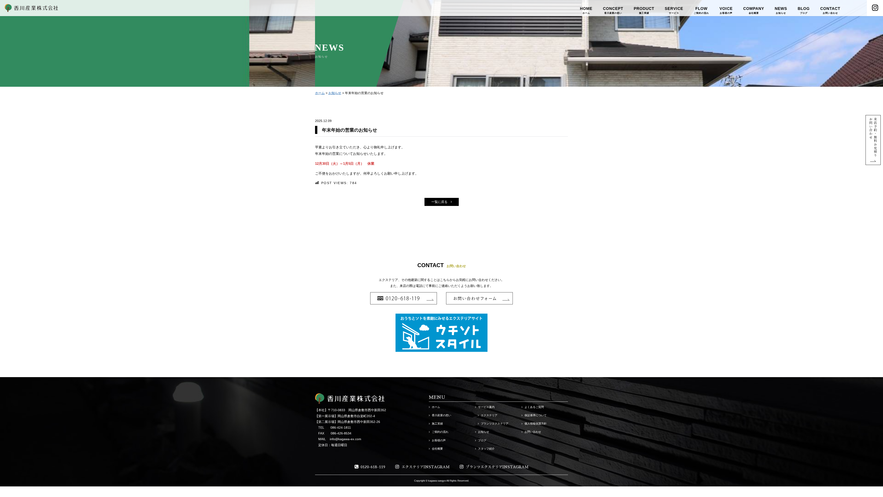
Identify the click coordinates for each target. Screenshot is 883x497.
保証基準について (536, 415)
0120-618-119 (373, 467)
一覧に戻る (439, 202)
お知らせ (334, 93)
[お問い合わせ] (873, 162)
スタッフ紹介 (486, 448)
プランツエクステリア (494, 423)
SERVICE (674, 10)
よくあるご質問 (534, 407)
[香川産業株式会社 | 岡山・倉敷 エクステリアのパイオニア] (31, 9)
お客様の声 (439, 440)
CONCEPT (613, 10)
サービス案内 (486, 407)
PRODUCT (644, 10)
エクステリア (489, 415)
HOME (586, 10)
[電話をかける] (403, 298)
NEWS (781, 10)
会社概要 (437, 448)
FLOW (701, 10)
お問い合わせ (533, 431)
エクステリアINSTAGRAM (425, 467)
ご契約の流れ (440, 431)
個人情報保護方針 (536, 423)
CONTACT (830, 10)
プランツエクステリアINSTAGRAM (497, 467)
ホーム (320, 93)
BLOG (804, 10)
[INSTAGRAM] (875, 8)
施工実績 (437, 423)
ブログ (482, 440)
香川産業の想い (441, 415)
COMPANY (753, 10)
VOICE (726, 10)
